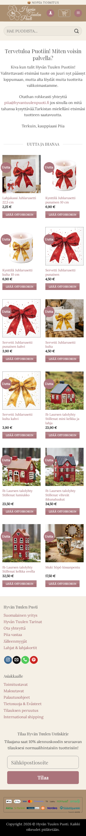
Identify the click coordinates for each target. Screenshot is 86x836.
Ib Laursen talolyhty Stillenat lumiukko (17, 493)
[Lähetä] (76, 31)
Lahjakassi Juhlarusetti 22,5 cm (19, 200)
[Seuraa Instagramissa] (8, 660)
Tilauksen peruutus (21, 710)
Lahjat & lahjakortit (20, 647)
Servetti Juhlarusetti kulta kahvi (17, 417)
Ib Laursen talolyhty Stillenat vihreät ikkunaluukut (60, 495)
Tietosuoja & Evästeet (23, 703)
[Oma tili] (50, 13)
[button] (64, 13)
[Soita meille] (25, 660)
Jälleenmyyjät (15, 641)
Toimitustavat (16, 684)
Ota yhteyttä (15, 628)
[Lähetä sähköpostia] (17, 660)
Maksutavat (14, 690)
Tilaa (43, 777)
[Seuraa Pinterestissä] (34, 660)
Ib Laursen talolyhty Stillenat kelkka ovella (18, 569)
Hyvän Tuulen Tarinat (23, 621)
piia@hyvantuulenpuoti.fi (26, 102)
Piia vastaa (13, 634)
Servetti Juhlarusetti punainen (60, 272)
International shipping (23, 716)
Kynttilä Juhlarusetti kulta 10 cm (17, 272)
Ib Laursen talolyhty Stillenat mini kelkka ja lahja (62, 419)
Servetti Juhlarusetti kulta (60, 345)
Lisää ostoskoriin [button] (19, 214)
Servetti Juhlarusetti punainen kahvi (17, 345)
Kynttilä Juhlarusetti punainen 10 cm (60, 200)
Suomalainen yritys (20, 615)
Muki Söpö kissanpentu (62, 567)
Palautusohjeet (17, 697)
